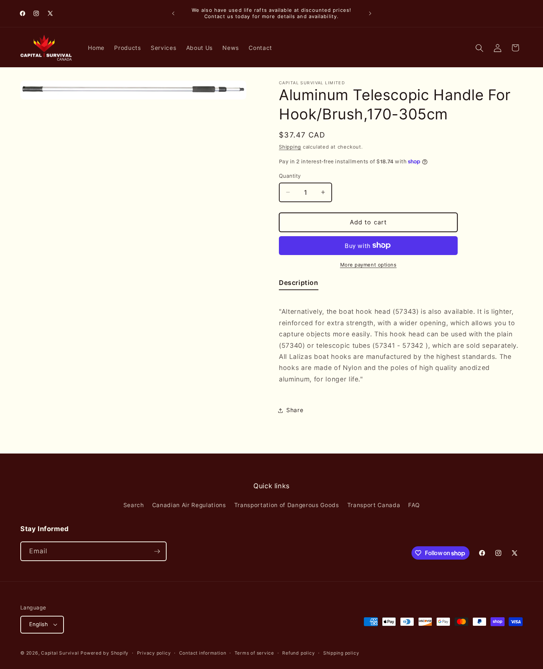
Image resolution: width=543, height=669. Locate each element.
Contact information (202, 653)
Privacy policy (154, 653)
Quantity (290, 176)
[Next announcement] (370, 13)
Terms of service (254, 653)
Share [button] (294, 410)
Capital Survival (60, 653)
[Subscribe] (157, 551)
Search (133, 505)
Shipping (290, 147)
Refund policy (298, 653)
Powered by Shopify (105, 653)
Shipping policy (341, 653)
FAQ (414, 505)
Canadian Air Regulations (189, 505)
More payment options (368, 265)
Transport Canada (373, 505)
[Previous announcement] (173, 13)
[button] (479, 48)
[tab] (298, 284)
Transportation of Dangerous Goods (286, 505)
